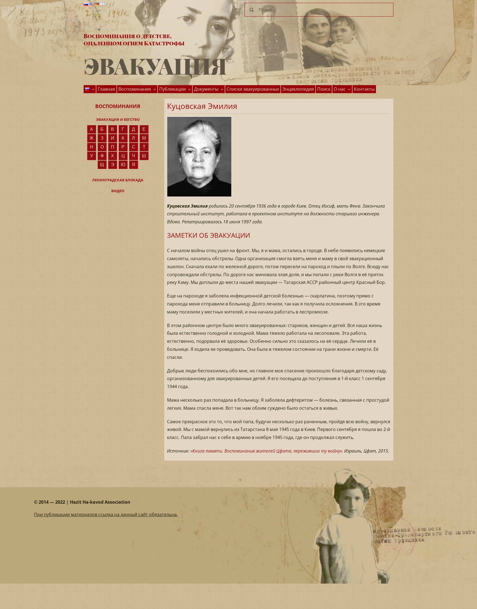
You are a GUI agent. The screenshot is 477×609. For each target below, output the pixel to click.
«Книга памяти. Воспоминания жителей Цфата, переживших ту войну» (266, 451)
